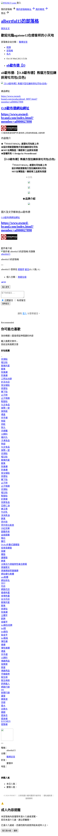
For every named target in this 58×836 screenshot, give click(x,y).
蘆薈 (3, 696)
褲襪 (3, 645)
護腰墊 (4, 557)
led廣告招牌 (6, 625)
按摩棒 (4, 664)
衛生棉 (4, 677)
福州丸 (4, 437)
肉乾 (3, 424)
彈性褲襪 (5, 648)
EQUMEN (6, 721)
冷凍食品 (5, 440)
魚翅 (3, 444)
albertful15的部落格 (20, 21)
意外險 (4, 522)
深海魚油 (5, 515)
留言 (27, 269)
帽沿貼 (4, 362)
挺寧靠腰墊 (6, 548)
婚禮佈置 (5, 592)
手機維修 (5, 674)
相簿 (8, 47)
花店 (3, 586)
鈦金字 (4, 635)
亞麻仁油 (5, 505)
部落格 (9, 50)
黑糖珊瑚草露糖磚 (9, 570)
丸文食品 (5, 405)
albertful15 (5, 254)
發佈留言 (5, 304)
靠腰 (3, 551)
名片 (8, 54)
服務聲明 (29, 798)
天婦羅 (4, 431)
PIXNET (13, 796)
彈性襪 (4, 641)
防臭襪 (4, 375)
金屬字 (4, 622)
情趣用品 (5, 661)
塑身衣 (4, 715)
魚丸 (3, 427)
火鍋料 (4, 434)
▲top (3, 282)
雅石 (3, 538)
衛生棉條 (5, 680)
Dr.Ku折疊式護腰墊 (10, 544)
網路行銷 (5, 687)
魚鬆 (3, 421)
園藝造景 (5, 531)
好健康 (4, 499)
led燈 (3, 628)
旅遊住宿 (22, 277)
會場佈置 (5, 596)
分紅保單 (5, 528)
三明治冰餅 (6, 379)
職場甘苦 (23, 42)
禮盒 (3, 414)
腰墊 (3, 554)
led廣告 (4, 631)
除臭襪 (4, 372)
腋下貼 (4, 392)
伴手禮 (4, 418)
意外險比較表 (7, 525)
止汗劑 (4, 395)
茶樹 (3, 702)
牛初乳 (4, 512)
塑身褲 (4, 719)
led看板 (4, 638)
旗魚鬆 (4, 411)
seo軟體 (4, 577)
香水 (3, 706)
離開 (15, 831)
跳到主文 (5, 28)
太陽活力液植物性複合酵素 (14, 564)
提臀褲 (4, 724)
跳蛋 (3, 667)
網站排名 (5, 580)
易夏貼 (4, 388)
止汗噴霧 (5, 398)
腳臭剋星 (5, 366)
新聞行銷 (5, 692)
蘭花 (3, 541)
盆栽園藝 (5, 535)
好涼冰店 (5, 382)
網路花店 (5, 589)
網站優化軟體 (7, 574)
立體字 (4, 615)
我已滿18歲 (6, 831)
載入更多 (5, 287)
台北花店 (5, 599)
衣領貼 (4, 359)
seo (2, 689)
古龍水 (4, 709)
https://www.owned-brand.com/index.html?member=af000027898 (17, 117)
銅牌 (3, 618)
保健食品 (5, 502)
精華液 (4, 699)
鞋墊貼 (4, 401)
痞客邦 (21, 269)
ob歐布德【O (15, 65)
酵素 (3, 518)
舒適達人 (5, 684)
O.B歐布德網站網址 (15, 108)
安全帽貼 (5, 385)
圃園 (3, 712)
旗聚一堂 (5, 408)
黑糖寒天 (5, 567)
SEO (3, 583)
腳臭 (3, 369)
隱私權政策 (48, 796)
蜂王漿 (4, 509)
